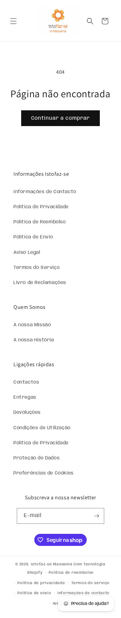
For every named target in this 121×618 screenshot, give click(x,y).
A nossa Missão (32, 325)
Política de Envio (33, 237)
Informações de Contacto (44, 191)
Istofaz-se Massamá (52, 564)
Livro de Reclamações (39, 282)
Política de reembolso (71, 573)
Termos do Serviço (36, 267)
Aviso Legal (26, 252)
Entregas (24, 397)
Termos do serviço (90, 583)
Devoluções (27, 412)
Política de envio (34, 593)
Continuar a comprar (60, 118)
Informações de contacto (83, 593)
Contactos (26, 382)
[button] (13, 21)
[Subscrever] (96, 516)
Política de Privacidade (41, 207)
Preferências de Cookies (43, 473)
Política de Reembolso (39, 222)
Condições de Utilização (42, 428)
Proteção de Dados (36, 458)
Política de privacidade (41, 583)
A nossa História (33, 340)
